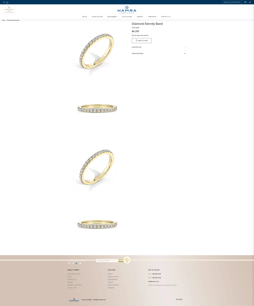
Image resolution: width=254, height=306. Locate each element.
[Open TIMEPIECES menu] (158, 17)
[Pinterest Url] (80, 263)
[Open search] (4, 2)
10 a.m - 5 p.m (72, 288)
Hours (69, 282)
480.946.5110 (156, 274)
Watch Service (113, 285)
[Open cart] (245, 2)
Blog (69, 276)
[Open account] (250, 2)
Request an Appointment (232, 2)
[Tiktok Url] (76, 263)
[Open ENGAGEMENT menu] (119, 17)
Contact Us (71, 279)
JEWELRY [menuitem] (140, 16)
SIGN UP (123, 261)
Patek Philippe (113, 276)
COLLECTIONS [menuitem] (127, 16)
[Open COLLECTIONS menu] (133, 17)
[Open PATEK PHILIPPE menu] (104, 17)
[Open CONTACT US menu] (172, 17)
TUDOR (110, 282)
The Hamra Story (74, 274)
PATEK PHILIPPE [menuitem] (97, 16)
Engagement (113, 279)
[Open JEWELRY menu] (145, 17)
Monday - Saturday (74, 285)
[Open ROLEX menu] (88, 17)
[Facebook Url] (73, 263)
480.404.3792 (156, 277)
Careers (111, 288)
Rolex (110, 274)
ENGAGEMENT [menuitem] (112, 16)
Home (3, 20)
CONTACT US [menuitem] (165, 16)
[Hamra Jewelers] (127, 9)
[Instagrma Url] (69, 263)
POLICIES (179, 299)
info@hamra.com (153, 281)
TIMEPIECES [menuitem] (152, 16)
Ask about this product (141, 35)
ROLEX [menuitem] (84, 16)
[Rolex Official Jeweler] (244, 9)
